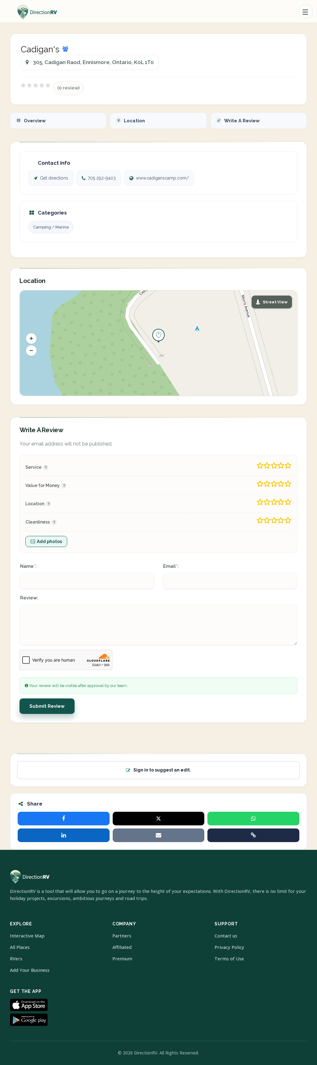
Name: (28, 566)
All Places (20, 947)
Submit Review (47, 706)
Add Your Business (30, 970)
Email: (171, 566)
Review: (29, 598)
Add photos (49, 541)
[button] (31, 338)
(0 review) (68, 88)
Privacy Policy (229, 947)
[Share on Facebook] (64, 818)
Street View (275, 302)
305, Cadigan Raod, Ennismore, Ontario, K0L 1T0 (93, 62)
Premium (122, 959)
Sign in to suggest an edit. (162, 769)
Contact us (226, 936)
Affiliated (122, 947)
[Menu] (305, 11)
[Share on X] (159, 818)
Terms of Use (229, 959)
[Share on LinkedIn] (64, 835)
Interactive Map (27, 936)
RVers (16, 959)
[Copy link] (253, 835)
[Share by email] (159, 835)
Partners (121, 936)
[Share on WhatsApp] (253, 818)
